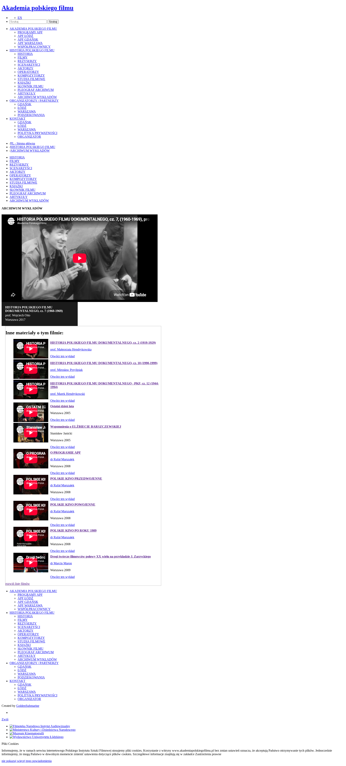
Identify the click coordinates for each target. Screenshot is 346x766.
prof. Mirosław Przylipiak (66, 370)
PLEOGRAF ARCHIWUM (36, 90)
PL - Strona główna (22, 143)
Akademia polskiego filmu (37, 7)
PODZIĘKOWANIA (31, 115)
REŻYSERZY (27, 61)
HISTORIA (25, 54)
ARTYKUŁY (27, 93)
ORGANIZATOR (29, 136)
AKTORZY (25, 68)
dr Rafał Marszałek (62, 459)
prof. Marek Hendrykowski (67, 393)
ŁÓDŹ (22, 108)
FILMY (23, 57)
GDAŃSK (24, 104)
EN (20, 17)
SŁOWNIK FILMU (30, 86)
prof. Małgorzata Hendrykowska (71, 349)
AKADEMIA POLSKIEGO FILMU (33, 591)
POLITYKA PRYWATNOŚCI (37, 133)
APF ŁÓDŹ (25, 36)
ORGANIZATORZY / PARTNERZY (34, 663)
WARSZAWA (27, 111)
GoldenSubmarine (27, 705)
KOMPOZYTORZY (31, 75)
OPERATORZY (28, 72)
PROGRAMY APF (30, 32)
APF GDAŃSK (28, 39)
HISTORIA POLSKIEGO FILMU (32, 147)
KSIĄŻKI (24, 82)
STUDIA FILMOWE (31, 79)
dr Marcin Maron (61, 563)
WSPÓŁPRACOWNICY (34, 46)
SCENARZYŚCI (29, 64)
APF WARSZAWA (30, 43)
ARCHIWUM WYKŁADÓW (37, 97)
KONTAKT (17, 681)
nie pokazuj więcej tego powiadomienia (27, 761)
